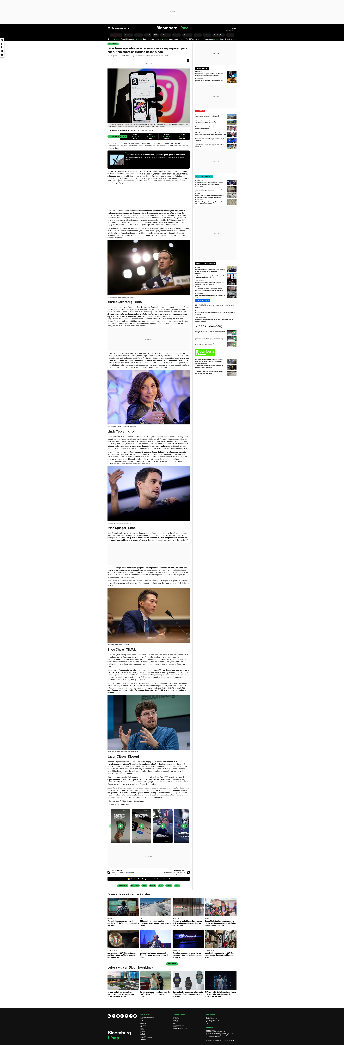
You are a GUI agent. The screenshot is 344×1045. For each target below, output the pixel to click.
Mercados (176, 1018)
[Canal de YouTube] (118, 1016)
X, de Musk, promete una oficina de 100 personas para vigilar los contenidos (155, 155)
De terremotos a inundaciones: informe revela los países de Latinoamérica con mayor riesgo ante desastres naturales (209, 361)
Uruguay (142, 1033)
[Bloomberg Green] (215, 353)
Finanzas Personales (178, 1025)
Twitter (144, 885)
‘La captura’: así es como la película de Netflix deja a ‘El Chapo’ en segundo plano (155, 994)
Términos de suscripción (212, 1020)
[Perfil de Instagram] (122, 1016)
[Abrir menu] (109, 28)
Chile (141, 1026)
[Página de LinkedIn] (126, 1016)
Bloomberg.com (123, 805)
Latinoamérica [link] (165, 35)
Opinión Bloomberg (202, 300)
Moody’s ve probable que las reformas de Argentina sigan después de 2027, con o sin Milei (187, 923)
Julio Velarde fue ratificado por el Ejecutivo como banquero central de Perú (154, 955)
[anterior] (109, 872)
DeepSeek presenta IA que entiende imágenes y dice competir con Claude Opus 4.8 (187, 955)
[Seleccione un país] (128, 28)
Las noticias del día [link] (116, 35)
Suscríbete (209, 1017)
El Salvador (143, 1036)
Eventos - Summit (211, 1030)
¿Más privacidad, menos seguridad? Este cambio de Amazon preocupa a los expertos (173, 873)
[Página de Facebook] (109, 1016)
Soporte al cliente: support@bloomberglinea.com (219, 1035)
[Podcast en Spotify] (135, 1016)
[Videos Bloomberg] (215, 326)
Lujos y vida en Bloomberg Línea (130, 967)
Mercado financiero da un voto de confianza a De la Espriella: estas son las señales (123, 923)
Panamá (142, 1031)
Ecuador (142, 1029)
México (142, 1020)
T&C (207, 1023)
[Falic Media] (225, 30)
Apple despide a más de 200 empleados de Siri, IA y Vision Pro (123, 873)
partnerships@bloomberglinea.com (215, 1031)
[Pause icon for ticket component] (109, 39)
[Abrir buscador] (113, 28)
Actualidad (176, 1022)
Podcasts (175, 1026)
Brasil (142, 1018)
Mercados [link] (138, 35)
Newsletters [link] (128, 35)
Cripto (175, 1023)
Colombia (143, 1023)
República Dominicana (146, 1037)
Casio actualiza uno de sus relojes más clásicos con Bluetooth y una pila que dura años (188, 994)
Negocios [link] (197, 35)
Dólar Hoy (176, 1020)
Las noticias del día (122, 885)
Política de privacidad (212, 1018)
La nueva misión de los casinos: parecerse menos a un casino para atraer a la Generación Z (121, 994)
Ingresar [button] (234, 28)
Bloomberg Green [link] (218, 35)
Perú (141, 1028)
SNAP (185, 171)
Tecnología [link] (176, 35)
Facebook (152, 885)
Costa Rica (143, 1034)
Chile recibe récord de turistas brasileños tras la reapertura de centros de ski (155, 923)
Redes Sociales (135, 885)
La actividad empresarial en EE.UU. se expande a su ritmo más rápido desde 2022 (219, 955)
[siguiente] (188, 872)
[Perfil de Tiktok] (131, 1016)
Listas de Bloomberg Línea (180, 1028)
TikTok (160, 885)
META (149, 171)
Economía (176, 1017)
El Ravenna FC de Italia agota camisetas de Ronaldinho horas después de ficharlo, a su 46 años (220, 994)
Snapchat (169, 885)
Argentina (143, 1022)
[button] (188, 60)
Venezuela (143, 1025)
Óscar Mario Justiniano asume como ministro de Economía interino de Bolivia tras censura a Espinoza (220, 923)
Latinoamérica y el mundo (147, 1017)
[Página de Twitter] (113, 1016)
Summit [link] (148, 35)
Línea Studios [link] (187, 35)
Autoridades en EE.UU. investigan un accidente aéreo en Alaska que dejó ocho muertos (122, 955)
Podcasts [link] (207, 35)
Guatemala (143, 1039)
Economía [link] (230, 35)
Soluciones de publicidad (213, 1036)
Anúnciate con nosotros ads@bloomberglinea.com (219, 1033)
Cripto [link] (155, 35)
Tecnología (113, 44)
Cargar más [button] (172, 964)
